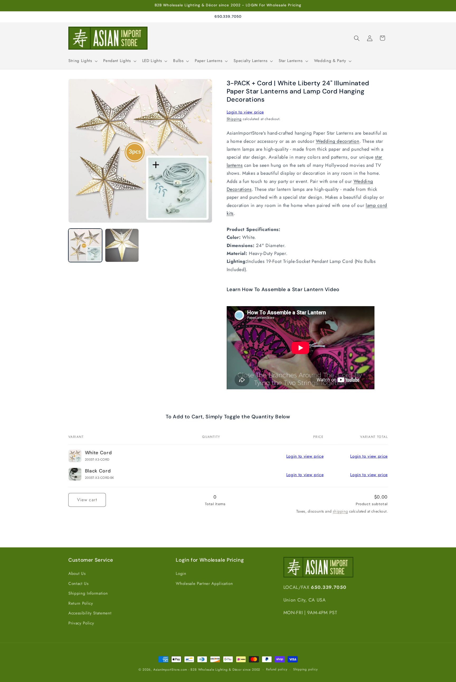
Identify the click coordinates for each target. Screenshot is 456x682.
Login (181, 573)
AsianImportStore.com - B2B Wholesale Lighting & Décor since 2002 (206, 669)
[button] (82, 61)
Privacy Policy (81, 623)
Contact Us (78, 583)
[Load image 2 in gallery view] (122, 245)
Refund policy (276, 669)
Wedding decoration (337, 141)
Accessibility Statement (89, 613)
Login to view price (245, 112)
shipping (340, 511)
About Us (77, 573)
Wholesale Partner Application (204, 583)
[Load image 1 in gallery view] (85, 245)
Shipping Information (88, 593)
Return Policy (80, 603)
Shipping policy (305, 669)
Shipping (234, 119)
